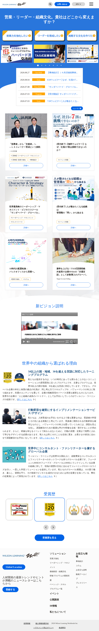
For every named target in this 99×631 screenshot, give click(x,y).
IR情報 (53, 606)
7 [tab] (61, 65)
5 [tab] (53, 65)
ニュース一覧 (77, 108)
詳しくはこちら (25, 399)
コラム (78, 565)
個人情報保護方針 (42, 623)
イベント (54, 593)
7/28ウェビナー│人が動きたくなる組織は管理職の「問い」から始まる (62, 101)
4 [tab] (49, 65)
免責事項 (62, 627)
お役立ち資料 (81, 570)
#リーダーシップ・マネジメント (22, 217)
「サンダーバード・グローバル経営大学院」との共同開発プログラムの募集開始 (62, 87)
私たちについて (58, 612)
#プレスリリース (17, 222)
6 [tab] (57, 65)
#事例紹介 (33, 159)
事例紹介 (79, 561)
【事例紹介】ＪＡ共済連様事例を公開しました (62, 73)
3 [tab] (45, 65)
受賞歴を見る (49, 538)
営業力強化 (54, 558)
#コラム (26, 279)
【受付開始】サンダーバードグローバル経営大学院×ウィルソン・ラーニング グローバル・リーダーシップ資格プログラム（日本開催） (63, 94)
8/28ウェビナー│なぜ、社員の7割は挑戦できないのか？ (62, 80)
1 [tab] (38, 65)
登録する (10, 589)
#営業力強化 (15, 279)
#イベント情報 (63, 159)
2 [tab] (41, 65)
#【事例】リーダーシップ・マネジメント (25, 155)
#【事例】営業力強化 (18, 159)
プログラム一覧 (56, 589)
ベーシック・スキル (58, 584)
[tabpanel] (16, 54)
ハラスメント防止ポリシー (44, 627)
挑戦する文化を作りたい (81, 36)
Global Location (14, 567)
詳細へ (26, 165)
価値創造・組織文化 (58, 571)
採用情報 (27, 623)
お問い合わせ (62, 4)
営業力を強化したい (17, 36)
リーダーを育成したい (49, 36)
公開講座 (54, 599)
